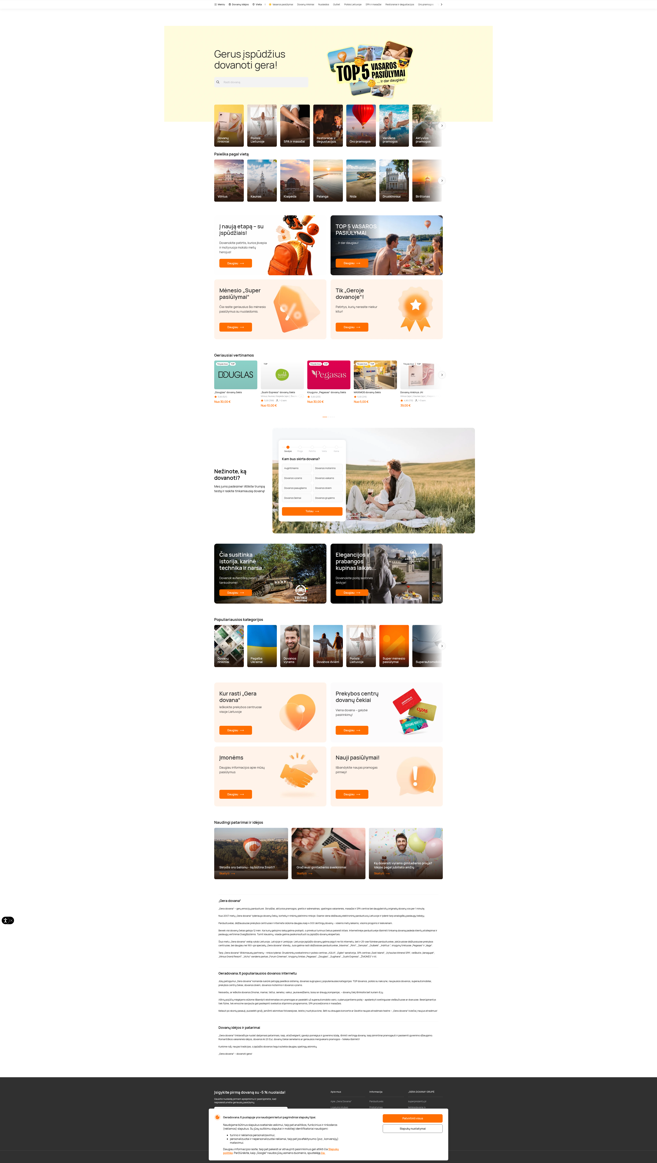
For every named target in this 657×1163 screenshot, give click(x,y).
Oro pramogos (426, 4)
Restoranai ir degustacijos (399, 4)
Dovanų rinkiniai (305, 4)
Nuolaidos (323, 4)
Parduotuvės (376, 1101)
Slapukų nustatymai (413, 1128)
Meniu (221, 4)
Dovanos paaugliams (295, 488)
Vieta (259, 4)
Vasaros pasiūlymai (283, 4)
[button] (442, 126)
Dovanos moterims (325, 468)
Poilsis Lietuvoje (353, 4)
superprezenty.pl (417, 1101)
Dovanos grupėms (325, 498)
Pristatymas (376, 1107)
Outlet (336, 4)
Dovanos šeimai (292, 498)
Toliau (310, 511)
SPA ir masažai (373, 4)
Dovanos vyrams (293, 478)
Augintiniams (291, 468)
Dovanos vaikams (324, 478)
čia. (323, 1153)
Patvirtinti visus (412, 1118)
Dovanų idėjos (240, 4)
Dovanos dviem (323, 488)
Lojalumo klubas (339, 1107)
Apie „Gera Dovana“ (341, 1101)
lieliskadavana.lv (417, 1107)
